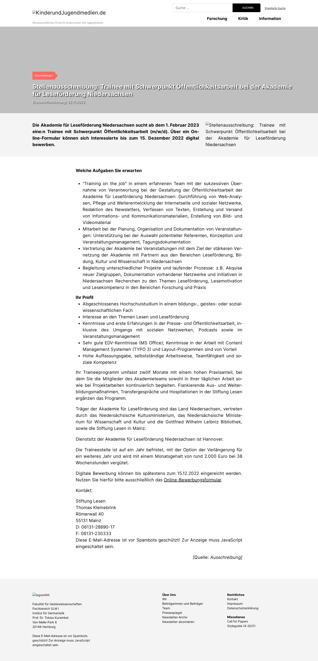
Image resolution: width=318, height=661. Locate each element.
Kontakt (232, 599)
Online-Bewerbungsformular (192, 479)
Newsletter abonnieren (178, 622)
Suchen (247, 7)
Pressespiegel (172, 612)
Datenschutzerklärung (243, 608)
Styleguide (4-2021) (241, 626)
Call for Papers (237, 621)
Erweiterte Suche (275, 8)
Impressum (235, 603)
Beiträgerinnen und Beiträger (182, 603)
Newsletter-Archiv (175, 617)
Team (166, 608)
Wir (164, 599)
